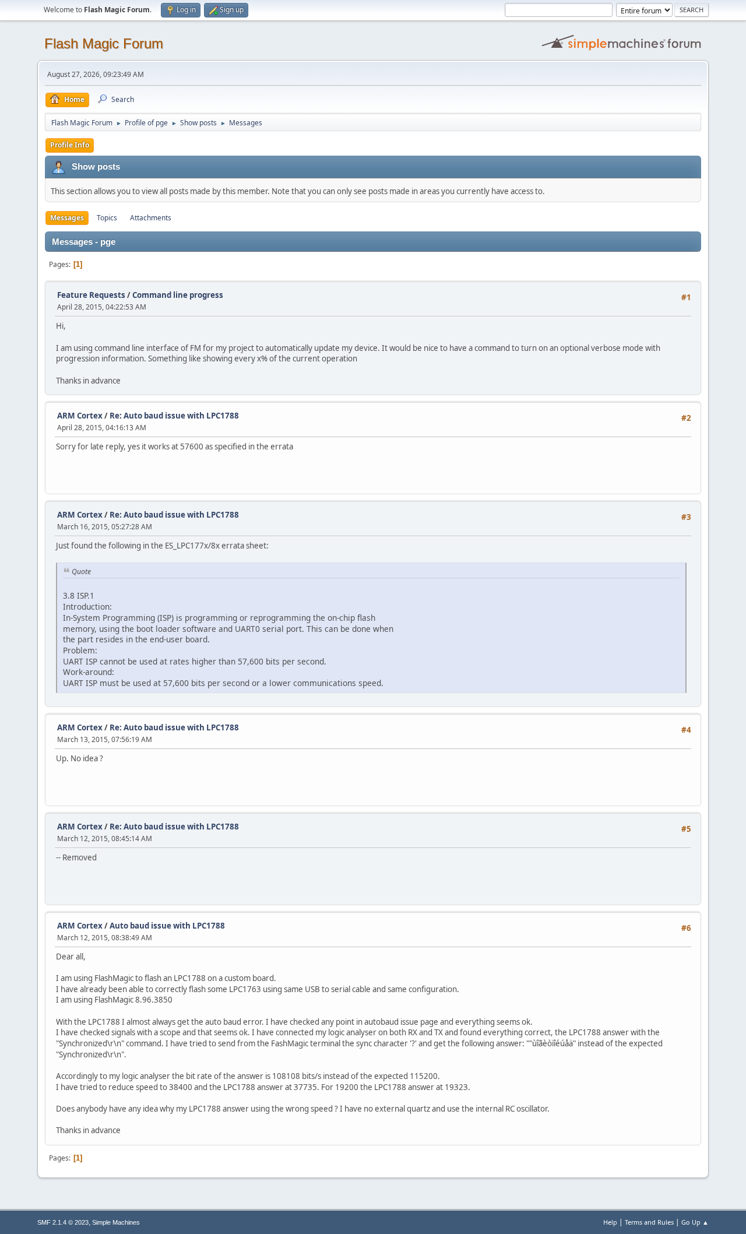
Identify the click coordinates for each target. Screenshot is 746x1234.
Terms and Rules (649, 1222)
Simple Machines (116, 1222)
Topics (107, 218)
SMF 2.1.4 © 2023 (63, 1222)
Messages (67, 218)
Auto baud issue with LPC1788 (167, 925)
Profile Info (69, 145)
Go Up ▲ (695, 1222)
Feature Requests (91, 295)
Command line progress (177, 295)
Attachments (150, 218)
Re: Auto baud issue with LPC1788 (174, 415)
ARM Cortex (80, 415)
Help (610, 1222)
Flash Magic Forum (103, 43)
